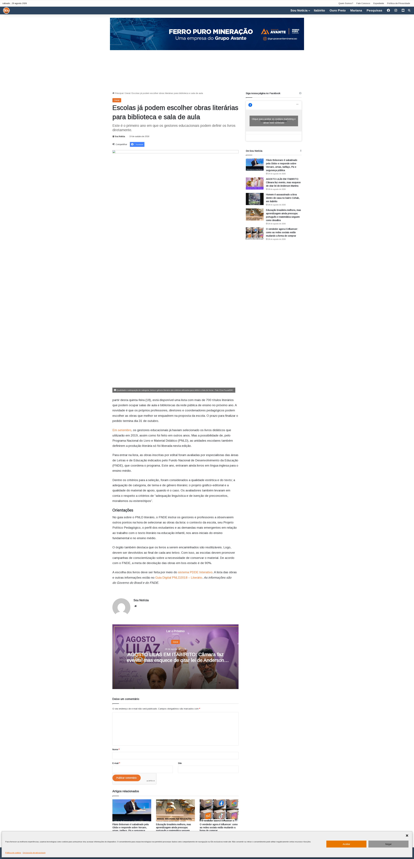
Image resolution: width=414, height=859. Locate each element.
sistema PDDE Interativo (195, 572)
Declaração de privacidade (34, 853)
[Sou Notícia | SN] (6, 10)
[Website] (135, 606)
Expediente (378, 3)
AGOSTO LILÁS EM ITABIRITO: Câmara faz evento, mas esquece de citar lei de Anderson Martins (175, 660)
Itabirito (319, 10)
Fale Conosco (363, 3)
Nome (116, 749)
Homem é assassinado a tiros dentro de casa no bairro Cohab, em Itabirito (283, 198)
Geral (127, 93)
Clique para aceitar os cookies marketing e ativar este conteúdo (274, 121)
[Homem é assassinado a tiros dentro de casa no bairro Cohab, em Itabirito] (255, 199)
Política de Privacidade (398, 3)
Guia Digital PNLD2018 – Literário (178, 577)
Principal (118, 93)
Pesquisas (374, 10)
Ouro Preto (338, 10)
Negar (388, 844)
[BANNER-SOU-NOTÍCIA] (207, 34)
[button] (407, 835)
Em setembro (121, 430)
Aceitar (346, 844)
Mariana (356, 10)
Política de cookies (13, 853)
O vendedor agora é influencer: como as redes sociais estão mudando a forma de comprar (219, 827)
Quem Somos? (345, 3)
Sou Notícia (299, 10)
